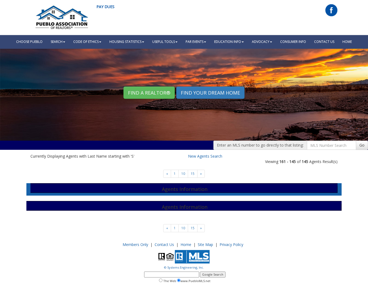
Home (185, 244)
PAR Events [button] (194, 41)
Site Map (205, 244)
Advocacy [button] (260, 41)
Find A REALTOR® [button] (149, 92)
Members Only (135, 244)
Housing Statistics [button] (125, 41)
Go (361, 145)
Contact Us (324, 41)
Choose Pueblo (29, 41)
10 (183, 173)
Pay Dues (105, 6)
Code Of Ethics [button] (86, 41)
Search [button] (57, 41)
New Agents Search (205, 156)
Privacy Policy (231, 244)
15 (193, 173)
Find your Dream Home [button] (210, 92)
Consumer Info (293, 41)
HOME (347, 41)
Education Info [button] (227, 41)
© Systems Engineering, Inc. (184, 267)
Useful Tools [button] (163, 41)
